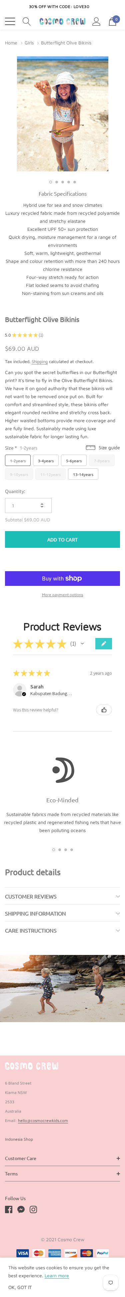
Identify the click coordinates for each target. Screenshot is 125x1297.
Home (11, 42)
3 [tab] (62, 182)
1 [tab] (50, 182)
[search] (27, 20)
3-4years (46, 460)
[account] (96, 20)
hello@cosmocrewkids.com (43, 1120)
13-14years (83, 474)
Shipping (40, 361)
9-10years (19, 474)
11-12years (50, 474)
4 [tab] (68, 182)
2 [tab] (56, 182)
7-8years (102, 460)
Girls (29, 42)
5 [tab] (74, 182)
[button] (82, 644)
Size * (21, 448)
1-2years (18, 460)
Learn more (57, 1275)
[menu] (10, 21)
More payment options (62, 594)
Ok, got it (20, 1287)
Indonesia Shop (19, 1139)
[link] (31, 1066)
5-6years (74, 460)
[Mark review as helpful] (104, 709)
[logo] (62, 21)
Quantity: (15, 491)
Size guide (108, 447)
